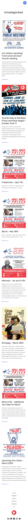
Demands (14, 495)
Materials (14, 504)
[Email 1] (8, 519)
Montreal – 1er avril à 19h (13, 280)
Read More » (5, 79)
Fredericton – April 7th (12, 182)
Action (14, 498)
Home (14, 493)
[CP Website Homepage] (20, 519)
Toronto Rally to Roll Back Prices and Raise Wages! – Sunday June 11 (14, 121)
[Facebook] (14, 519)
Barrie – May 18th (10, 231)
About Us (14, 501)
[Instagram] (17, 519)
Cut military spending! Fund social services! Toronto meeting (12, 56)
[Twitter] (11, 519)
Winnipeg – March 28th (13, 343)
